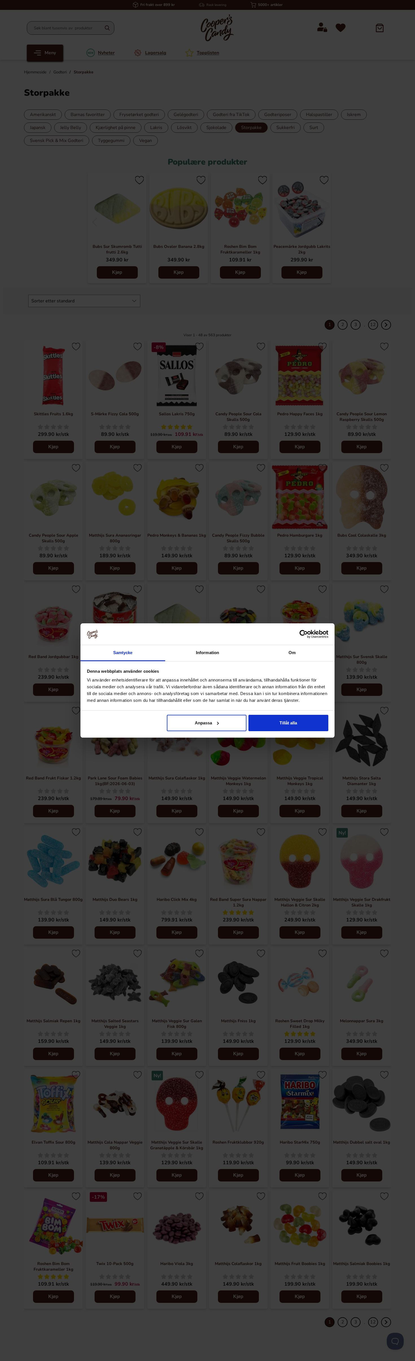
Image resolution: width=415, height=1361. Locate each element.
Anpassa (203, 722)
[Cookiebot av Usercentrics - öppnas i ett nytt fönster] (303, 634)
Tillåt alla (288, 722)
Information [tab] (207, 652)
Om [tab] (292, 652)
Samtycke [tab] (123, 652)
